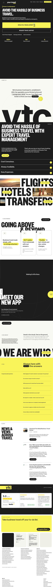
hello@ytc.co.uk (19, 535)
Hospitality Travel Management (41, 551)
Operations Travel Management (6, 561)
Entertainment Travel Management (42, 562)
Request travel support (26, 30)
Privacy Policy (45, 583)
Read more (33, 439)
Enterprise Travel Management (6, 562)
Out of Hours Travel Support (6, 583)
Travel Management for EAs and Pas (7, 558)
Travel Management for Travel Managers (8, 556)
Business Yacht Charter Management (26, 557)
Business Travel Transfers (24, 552)
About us (5, 155)
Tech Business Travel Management (42, 567)
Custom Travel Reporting (5, 582)
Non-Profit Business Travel (41, 572)
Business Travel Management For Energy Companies (44, 552)
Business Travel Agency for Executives (7, 557)
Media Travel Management (40, 558)
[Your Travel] (11, 2)
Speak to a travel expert (25, 25)
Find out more (34, 96)
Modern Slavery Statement (47, 586)
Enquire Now (43, 529)
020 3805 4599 (19, 536)
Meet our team (6, 323)
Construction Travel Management (42, 573)
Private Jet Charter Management (25, 556)
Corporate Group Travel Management (7, 551)
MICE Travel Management (6, 552)
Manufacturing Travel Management (42, 561)
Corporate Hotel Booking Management (26, 551)
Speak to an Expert (4, 563)
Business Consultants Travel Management (43, 557)
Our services (45, 219)
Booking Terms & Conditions (47, 582)
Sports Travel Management (40, 563)
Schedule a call (45, 581)
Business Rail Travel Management (26, 558)
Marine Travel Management (41, 566)
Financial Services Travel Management (42, 556)
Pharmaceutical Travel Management (42, 568)
